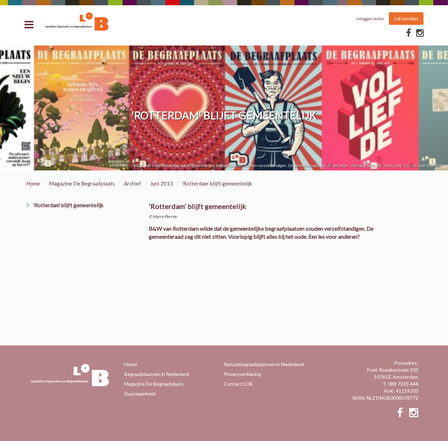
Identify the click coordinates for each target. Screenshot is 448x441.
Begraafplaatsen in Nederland (156, 374)
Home (33, 183)
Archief (132, 183)
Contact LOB (238, 384)
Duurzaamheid (139, 394)
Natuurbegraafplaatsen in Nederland (264, 364)
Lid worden (406, 18)
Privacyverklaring (242, 374)
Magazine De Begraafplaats (82, 183)
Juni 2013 (161, 183)
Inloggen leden (370, 18)
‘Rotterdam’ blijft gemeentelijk (68, 205)
